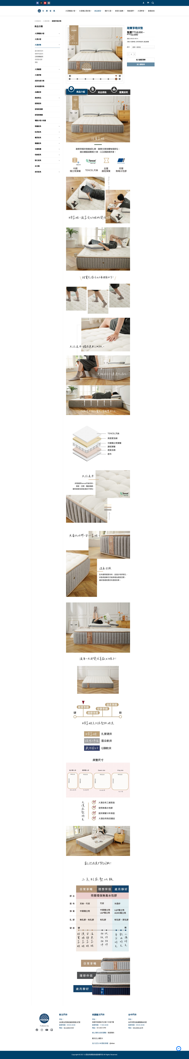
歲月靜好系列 (39, 51)
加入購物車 (141, 64)
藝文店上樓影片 (97, 1038)
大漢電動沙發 (70, 11)
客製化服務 (119, 11)
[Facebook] (37, 3)
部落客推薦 (39, 109)
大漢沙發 (38, 39)
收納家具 (38, 155)
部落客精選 (39, 115)
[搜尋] (153, 3)
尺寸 (128, 47)
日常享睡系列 (39, 56)
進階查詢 (151, 11)
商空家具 (38, 172)
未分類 (37, 166)
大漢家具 (37, 21)
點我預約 (111, 1033)
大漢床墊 (46, 21)
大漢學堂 (141, 11)
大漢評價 (38, 75)
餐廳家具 (38, 143)
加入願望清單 (140, 60)
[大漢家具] (46, 11)
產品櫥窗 (97, 11)
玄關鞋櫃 (38, 149)
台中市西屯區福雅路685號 (137, 1022)
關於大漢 (108, 11)
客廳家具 (38, 126)
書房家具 (38, 137)
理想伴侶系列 (39, 54)
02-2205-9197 (69, 1028)
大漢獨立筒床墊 (85, 11)
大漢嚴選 (38, 69)
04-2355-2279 (138, 1028)
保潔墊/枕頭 (38, 59)
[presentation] (77, 91)
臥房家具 (38, 132)
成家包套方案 (39, 81)
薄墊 (36, 62)
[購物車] (148, 3)
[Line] (48, 3)
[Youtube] (45, 3)
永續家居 (38, 92)
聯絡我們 (130, 11)
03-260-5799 (101, 1028)
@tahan (112, 1043)
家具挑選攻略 (39, 86)
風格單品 (38, 98)
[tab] (77, 91)
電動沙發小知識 (40, 120)
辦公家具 (38, 160)
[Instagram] (41, 3)
